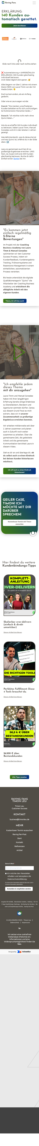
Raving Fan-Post (19, 834)
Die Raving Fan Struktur (27, 904)
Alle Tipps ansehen (19, 777)
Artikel (19, 850)
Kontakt (19, 842)
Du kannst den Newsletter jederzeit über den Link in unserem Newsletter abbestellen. (19, 883)
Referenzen (19, 846)
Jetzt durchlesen (19, 25)
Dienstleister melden (20, 901)
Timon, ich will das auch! (15, 301)
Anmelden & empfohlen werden (19, 889)
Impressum (26, 922)
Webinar (30, 901)
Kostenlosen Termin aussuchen (19, 830)
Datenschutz (14, 922)
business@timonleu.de (19, 819)
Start (19, 838)
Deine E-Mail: (9, 863)
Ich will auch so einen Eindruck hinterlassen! (19, 471)
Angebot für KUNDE (7, 901)
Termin (16, 159)
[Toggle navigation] (34, 3)
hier (19, 944)
